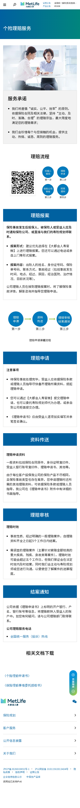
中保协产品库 (33, 776)
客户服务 (9, 727)
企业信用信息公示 (12, 776)
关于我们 (9, 753)
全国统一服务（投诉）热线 (29, 636)
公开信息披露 (12, 740)
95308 (57, 6)
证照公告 (34, 772)
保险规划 (9, 715)
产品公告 (47, 6)
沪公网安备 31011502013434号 (51, 769)
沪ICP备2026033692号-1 (16, 769)
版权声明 (20, 772)
